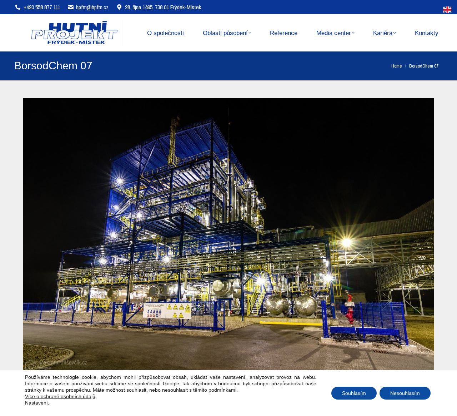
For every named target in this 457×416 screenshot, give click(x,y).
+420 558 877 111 (42, 7)
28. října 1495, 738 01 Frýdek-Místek (163, 7)
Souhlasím (354, 393)
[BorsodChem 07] (228, 235)
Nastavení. (37, 403)
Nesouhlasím (405, 393)
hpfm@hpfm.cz (92, 7)
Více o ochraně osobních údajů (60, 396)
